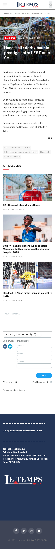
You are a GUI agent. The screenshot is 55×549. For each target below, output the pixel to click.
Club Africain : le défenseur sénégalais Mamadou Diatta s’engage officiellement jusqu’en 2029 (26, 249)
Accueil (6, 13)
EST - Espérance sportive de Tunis (20, 152)
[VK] (5, 346)
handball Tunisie (12, 156)
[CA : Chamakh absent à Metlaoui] (27, 187)
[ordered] (23, 334)
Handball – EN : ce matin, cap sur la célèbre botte (27, 295)
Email (20, 353)
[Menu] (5, 4)
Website (20, 361)
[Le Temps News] (27, 4)
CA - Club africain (12, 147)
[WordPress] (10, 346)
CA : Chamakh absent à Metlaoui (21, 205)
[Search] (50, 4)
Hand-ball (10, 38)
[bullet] (27, 334)
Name (20, 345)
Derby (27, 147)
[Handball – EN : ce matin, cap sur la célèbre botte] (27, 275)
